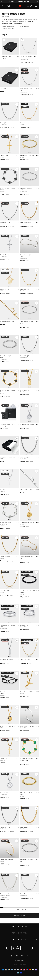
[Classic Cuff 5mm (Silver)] (36, 707)
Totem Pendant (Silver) (6, 659)
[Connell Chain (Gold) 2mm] (36, 104)
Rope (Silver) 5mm (5, 827)
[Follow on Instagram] (22, 956)
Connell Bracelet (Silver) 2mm (26, 255)
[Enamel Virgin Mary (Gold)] (9, 714)
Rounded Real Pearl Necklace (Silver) (5, 894)
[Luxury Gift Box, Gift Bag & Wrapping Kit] (9, 413)
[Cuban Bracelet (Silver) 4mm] (36, 303)
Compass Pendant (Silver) (27, 424)
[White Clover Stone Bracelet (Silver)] (9, 511)
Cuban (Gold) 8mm (25, 827)
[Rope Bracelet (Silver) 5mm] (36, 169)
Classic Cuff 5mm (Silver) (27, 726)
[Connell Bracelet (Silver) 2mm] (36, 236)
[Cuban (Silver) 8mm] (36, 438)
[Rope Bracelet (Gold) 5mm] (36, 136)
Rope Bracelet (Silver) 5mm (26, 188)
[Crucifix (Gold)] (9, 144)
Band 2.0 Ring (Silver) (26, 625)
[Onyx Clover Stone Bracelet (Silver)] (9, 176)
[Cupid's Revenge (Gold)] (36, 673)
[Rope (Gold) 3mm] (36, 270)
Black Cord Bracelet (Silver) (5, 692)
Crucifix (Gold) (4, 155)
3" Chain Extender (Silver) (27, 490)
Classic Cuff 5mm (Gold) (6, 859)
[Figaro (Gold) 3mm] (36, 640)
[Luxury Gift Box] (9, 77)
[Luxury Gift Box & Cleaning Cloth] (9, 445)
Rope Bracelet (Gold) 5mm (27, 155)
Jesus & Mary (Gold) (5, 289)
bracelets (5, 23)
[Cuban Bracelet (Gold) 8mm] (36, 774)
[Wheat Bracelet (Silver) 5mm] (36, 841)
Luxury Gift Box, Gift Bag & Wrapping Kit (7, 425)
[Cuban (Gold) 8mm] (36, 808)
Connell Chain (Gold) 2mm (27, 123)
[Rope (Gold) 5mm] (9, 545)
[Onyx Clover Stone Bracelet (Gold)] (9, 378)
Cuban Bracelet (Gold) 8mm (26, 793)
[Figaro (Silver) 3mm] (36, 875)
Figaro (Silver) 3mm (25, 894)
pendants (18, 23)
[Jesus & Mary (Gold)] (9, 277)
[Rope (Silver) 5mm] (9, 815)
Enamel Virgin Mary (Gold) (7, 726)
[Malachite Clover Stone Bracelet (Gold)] (36, 740)
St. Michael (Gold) (25, 390)
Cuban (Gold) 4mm (25, 222)
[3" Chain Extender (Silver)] (36, 471)
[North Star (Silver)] (9, 781)
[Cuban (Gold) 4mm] (36, 203)
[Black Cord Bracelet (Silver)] (9, 680)
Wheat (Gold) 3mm (5, 591)
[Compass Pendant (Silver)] (36, 405)
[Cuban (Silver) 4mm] (9, 111)
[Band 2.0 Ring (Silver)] (36, 606)
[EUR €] (20, 6)
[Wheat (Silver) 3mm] (36, 337)
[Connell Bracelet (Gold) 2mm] (36, 538)
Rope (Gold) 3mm (25, 289)
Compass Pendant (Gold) (27, 522)
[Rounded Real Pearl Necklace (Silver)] (9, 882)
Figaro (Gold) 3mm (25, 659)
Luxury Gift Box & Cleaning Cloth (7, 457)
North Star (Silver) (5, 793)
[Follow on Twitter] (17, 956)
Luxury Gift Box (6, 56)
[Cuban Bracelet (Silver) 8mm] (9, 344)
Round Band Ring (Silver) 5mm (7, 625)
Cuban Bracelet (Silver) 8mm (6, 356)
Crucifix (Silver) (4, 255)
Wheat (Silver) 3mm (25, 356)
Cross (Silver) (3, 490)
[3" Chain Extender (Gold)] (9, 310)
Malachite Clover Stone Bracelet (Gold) (26, 759)
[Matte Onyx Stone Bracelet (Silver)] (36, 572)
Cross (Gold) (3, 758)
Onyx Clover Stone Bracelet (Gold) (7, 391)
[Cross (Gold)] (9, 747)
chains (31, 21)
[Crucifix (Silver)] (9, 243)
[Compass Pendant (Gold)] (36, 503)
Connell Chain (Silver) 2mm (27, 57)
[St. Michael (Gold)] (36, 371)
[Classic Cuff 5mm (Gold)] (9, 848)
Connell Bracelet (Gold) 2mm (26, 557)
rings (10, 23)
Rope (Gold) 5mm (5, 556)
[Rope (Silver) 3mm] (9, 211)
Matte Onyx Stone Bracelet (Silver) (27, 591)
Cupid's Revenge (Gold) (26, 692)
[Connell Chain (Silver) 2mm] (36, 70)
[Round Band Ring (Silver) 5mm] (9, 613)
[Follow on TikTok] (28, 956)
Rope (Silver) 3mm (5, 222)
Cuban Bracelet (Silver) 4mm (26, 322)
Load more (19, 915)
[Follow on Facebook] (11, 956)
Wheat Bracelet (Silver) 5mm (26, 860)
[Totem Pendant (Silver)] (9, 648)
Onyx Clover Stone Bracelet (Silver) (7, 188)
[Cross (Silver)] (9, 478)
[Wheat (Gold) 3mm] (9, 579)
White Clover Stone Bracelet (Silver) (5, 523)
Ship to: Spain (19, 960)
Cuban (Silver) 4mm (6, 123)
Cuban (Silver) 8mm (25, 457)
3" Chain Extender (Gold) (7, 321)
